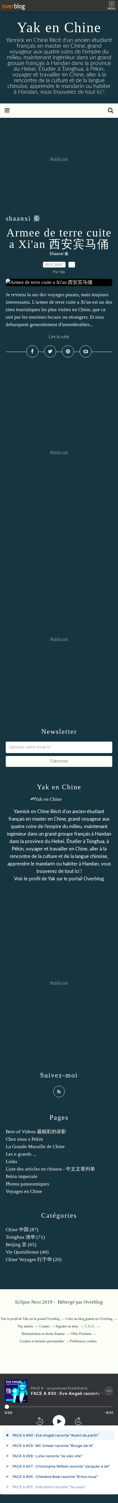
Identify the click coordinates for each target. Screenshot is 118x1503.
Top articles (25, 1326)
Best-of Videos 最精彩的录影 (36, 1131)
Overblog (93, 1302)
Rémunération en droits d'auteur (43, 1334)
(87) (22, 1229)
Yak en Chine (59, 27)
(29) (34, 1259)
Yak (51, 878)
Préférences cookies (83, 1341)
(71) (25, 1237)
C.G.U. (90, 1326)
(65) (21, 1244)
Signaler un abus (67, 1326)
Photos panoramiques (27, 1184)
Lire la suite (59, 337)
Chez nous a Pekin (24, 1139)
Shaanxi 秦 (59, 254)
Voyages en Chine (24, 1191)
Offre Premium (81, 1334)
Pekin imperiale (22, 1176)
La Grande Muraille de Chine (35, 1146)
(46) (27, 1252)
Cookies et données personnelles (42, 1341)
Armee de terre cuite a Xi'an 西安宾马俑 (59, 238)
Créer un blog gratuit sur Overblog (89, 1319)
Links (11, 1161)
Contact (44, 1326)
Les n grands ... (21, 1154)
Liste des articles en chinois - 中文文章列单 (50, 1169)
